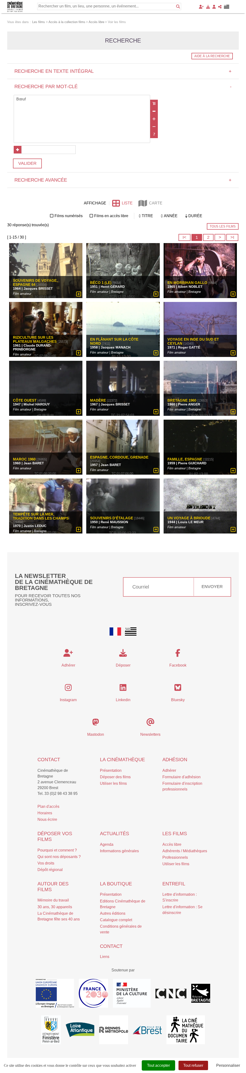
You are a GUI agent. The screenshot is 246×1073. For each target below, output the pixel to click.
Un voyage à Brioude (188, 518)
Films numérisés (69, 216)
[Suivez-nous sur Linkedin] (123, 689)
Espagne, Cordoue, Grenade (119, 457)
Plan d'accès (48, 806)
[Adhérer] (201, 7)
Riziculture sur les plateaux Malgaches (35, 339)
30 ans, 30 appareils (54, 907)
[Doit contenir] (154, 119)
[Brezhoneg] (227, 7)
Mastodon (95, 734)
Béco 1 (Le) (100, 283)
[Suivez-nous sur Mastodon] (95, 724)
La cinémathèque (122, 759)
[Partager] (220, 7)
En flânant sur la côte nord (114, 341)
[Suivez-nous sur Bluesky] (177, 689)
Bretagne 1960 (181, 400)
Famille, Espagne (184, 459)
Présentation (111, 770)
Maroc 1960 (24, 459)
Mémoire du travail (53, 900)
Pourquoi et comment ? (57, 850)
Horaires (44, 813)
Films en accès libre (111, 216)
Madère (98, 400)
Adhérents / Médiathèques (184, 851)
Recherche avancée (123, 180)
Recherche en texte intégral (123, 71)
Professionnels (175, 857)
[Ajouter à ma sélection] (78, 294)
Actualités (114, 833)
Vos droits (45, 863)
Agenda (106, 844)
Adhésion (174, 759)
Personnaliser (228, 1065)
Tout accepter (158, 1065)
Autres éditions (112, 913)
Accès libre (171, 844)
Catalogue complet (116, 920)
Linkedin (123, 700)
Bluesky (178, 700)
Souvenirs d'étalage (111, 518)
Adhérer (169, 770)
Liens (104, 957)
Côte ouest (25, 400)
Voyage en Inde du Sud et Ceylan (193, 341)
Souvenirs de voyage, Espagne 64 (35, 282)
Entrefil (173, 883)
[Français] (115, 631)
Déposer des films (115, 777)
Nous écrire (47, 819)
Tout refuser (193, 1065)
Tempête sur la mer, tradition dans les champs (41, 516)
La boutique (116, 883)
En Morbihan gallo (187, 283)
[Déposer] (208, 7)
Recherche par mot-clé (123, 86)
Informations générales (119, 851)
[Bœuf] (82, 99)
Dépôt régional (50, 870)
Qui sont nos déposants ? (59, 857)
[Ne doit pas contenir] (154, 126)
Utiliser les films (113, 783)
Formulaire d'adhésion (181, 777)
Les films (174, 833)
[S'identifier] (214, 7)
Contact (48, 759)
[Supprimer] (154, 111)
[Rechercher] (178, 6)
